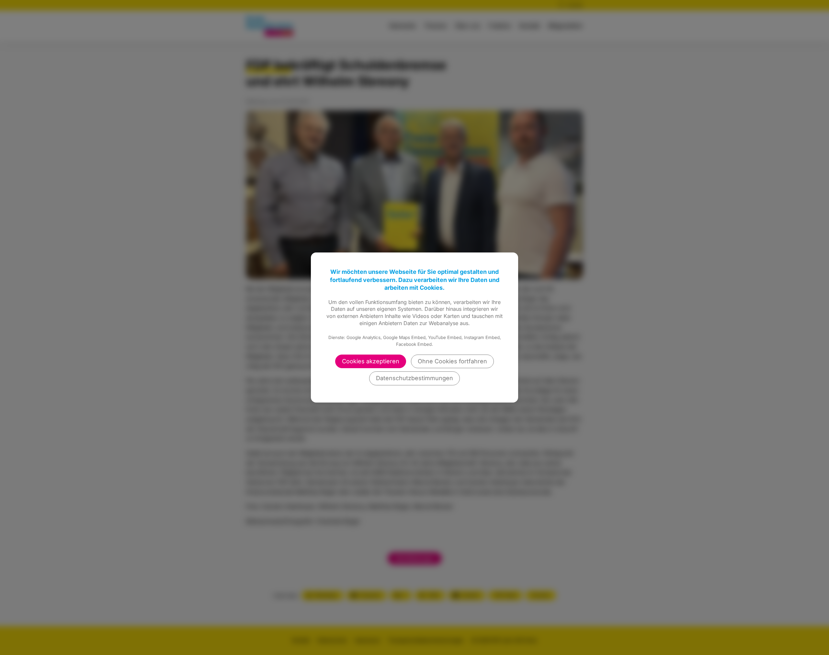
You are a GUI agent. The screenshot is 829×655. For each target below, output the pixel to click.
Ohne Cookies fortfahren (452, 361)
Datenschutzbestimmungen (414, 378)
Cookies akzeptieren (370, 361)
